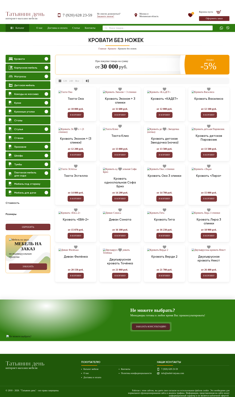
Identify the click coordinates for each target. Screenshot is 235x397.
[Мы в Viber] (227, 28)
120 (65, 81)
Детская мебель (24, 85)
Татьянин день (25, 15)
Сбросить (28, 227)
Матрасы (20, 76)
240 (71, 81)
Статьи (76, 28)
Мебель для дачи (25, 192)
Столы (18, 120)
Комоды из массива (26, 94)
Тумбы (18, 164)
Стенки (18, 138)
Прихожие (20, 146)
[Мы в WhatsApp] (221, 28)
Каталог (20, 28)
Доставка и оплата (57, 28)
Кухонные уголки (24, 111)
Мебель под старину (27, 183)
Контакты (90, 28)
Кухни (17, 102)
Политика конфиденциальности (136, 373)
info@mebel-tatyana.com (172, 373)
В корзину (75, 115)
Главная (102, 48)
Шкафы (18, 155)
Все (77, 81)
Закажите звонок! (105, 16)
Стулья (18, 129)
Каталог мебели (90, 369)
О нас (39, 28)
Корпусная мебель (25, 67)
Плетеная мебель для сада (25, 174)
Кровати (112, 48)
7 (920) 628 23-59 (77, 15)
